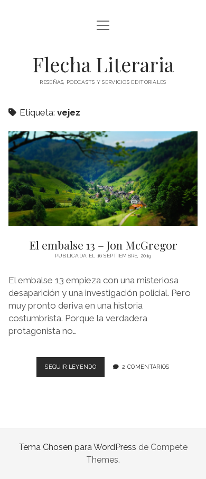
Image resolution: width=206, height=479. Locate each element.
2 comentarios (145, 366)
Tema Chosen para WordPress (77, 447)
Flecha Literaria (103, 64)
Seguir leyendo (74, 370)
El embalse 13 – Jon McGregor (103, 178)
